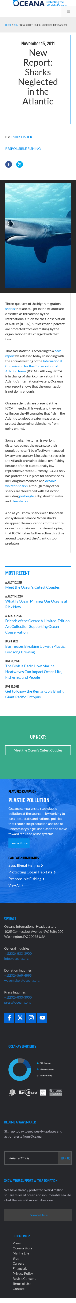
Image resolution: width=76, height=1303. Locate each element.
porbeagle (26, 496)
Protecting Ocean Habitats (30, 872)
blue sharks (19, 501)
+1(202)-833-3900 (18, 953)
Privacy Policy (23, 1273)
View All (14, 885)
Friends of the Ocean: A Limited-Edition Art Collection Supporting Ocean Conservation (37, 626)
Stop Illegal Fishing (24, 865)
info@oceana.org (16, 958)
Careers (18, 1263)
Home (8, 24)
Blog (16, 24)
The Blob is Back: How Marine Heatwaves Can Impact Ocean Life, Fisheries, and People (33, 672)
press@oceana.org (17, 1002)
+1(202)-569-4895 (18, 975)
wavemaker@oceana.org (21, 980)
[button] (8, 164)
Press (17, 1243)
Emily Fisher (21, 137)
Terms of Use (22, 1283)
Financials (20, 1268)
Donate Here (38, 1215)
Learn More (19, 843)
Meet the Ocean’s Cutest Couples (32, 587)
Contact (18, 1289)
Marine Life (21, 1253)
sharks (10, 309)
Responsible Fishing (23, 148)
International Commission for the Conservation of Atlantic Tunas (33, 366)
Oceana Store (22, 1248)
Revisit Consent (24, 1278)
